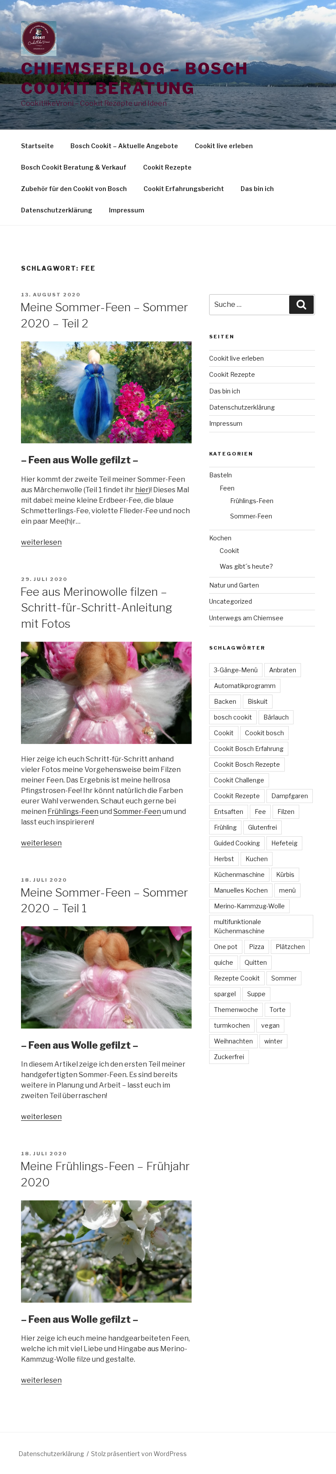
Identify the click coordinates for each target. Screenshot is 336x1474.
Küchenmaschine (239, 874)
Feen (227, 488)
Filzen (285, 811)
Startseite (37, 145)
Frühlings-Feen (73, 811)
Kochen (220, 538)
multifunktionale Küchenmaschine (239, 926)
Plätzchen (290, 946)
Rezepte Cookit (237, 978)
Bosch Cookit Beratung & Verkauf (73, 167)
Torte (278, 1009)
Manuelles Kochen (241, 890)
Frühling (225, 827)
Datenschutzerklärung (56, 210)
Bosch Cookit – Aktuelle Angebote (124, 145)
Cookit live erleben (224, 145)
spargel (225, 994)
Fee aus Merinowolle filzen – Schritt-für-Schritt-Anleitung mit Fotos (96, 607)
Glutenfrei (262, 827)
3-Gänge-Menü (236, 670)
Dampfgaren (289, 796)
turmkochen (232, 1025)
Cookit (229, 550)
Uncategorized (230, 601)
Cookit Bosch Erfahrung (249, 748)
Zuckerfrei (229, 1056)
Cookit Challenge (239, 780)
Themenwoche (236, 1009)
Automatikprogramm (245, 685)
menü (287, 890)
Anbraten (282, 670)
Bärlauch (276, 717)
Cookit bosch (264, 733)
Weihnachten (233, 1041)
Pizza (256, 946)
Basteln (220, 475)
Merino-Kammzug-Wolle (249, 906)
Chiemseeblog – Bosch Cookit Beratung (134, 78)
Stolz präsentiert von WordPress (139, 1453)
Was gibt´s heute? (246, 566)
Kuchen (256, 858)
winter (273, 1041)
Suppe (256, 994)
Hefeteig (284, 843)
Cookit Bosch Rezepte (247, 764)
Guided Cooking (237, 843)
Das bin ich (257, 188)
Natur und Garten (234, 585)
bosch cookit (233, 717)
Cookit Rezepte (167, 167)
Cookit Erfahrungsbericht (184, 188)
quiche (223, 962)
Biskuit (258, 701)
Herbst (224, 858)
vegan (270, 1025)
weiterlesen (41, 542)
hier (142, 490)
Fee (260, 811)
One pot (226, 946)
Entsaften (228, 811)
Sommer (284, 978)
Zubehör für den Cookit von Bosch (74, 188)
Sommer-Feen (137, 811)
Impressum (126, 210)
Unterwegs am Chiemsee (246, 618)
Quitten (256, 962)
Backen (225, 701)
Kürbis (285, 874)
